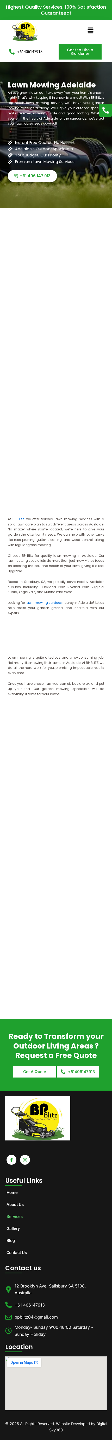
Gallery (13, 1228)
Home (12, 1192)
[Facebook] (11, 1160)
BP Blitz (18, 519)
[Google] (25, 1160)
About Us (15, 1204)
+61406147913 (29, 51)
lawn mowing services (43, 602)
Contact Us (17, 1252)
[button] (90, 30)
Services (15, 1216)
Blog (11, 1240)
